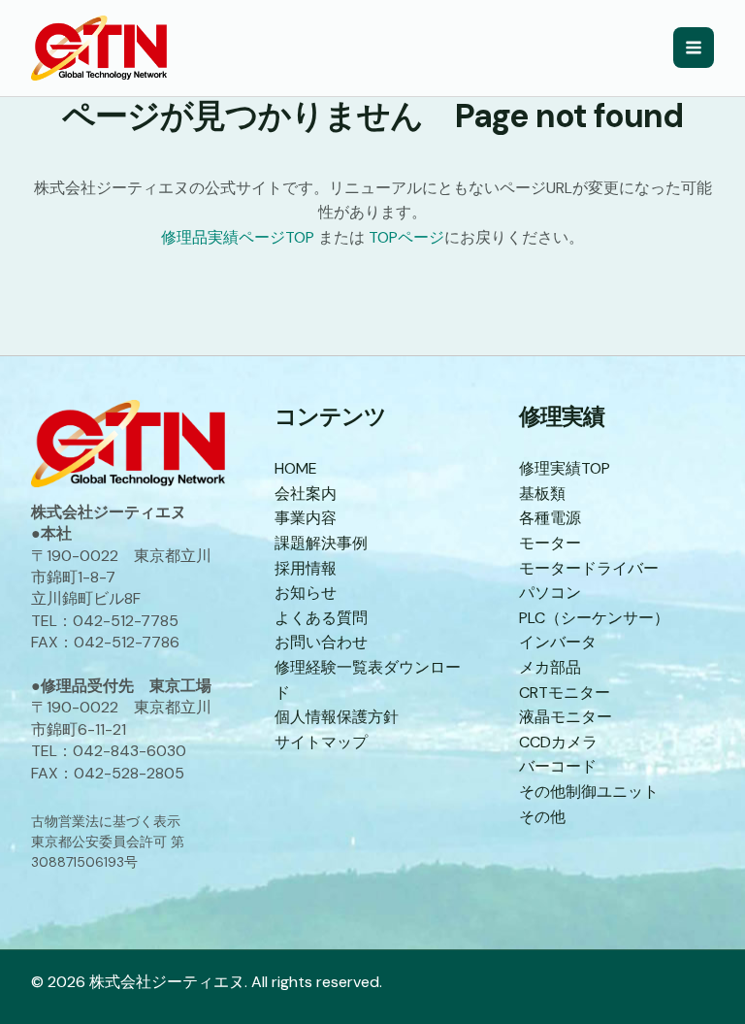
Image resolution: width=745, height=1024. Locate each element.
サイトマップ (321, 742)
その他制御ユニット (589, 791)
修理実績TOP (564, 468)
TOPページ (406, 237)
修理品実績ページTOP (237, 237)
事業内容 (306, 518)
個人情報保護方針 (337, 717)
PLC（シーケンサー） (594, 618)
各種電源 (550, 518)
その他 (542, 817)
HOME (296, 468)
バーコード (558, 766)
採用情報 (306, 568)
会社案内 (306, 493)
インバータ (558, 642)
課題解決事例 (321, 543)
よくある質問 (321, 618)
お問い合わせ (321, 642)
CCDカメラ (558, 742)
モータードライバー (589, 568)
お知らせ (306, 592)
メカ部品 (550, 667)
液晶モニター (565, 717)
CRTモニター (564, 692)
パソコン (550, 592)
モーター (550, 543)
